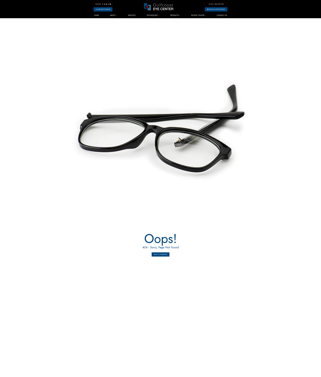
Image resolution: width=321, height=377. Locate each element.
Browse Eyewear (104, 9)
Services (132, 15)
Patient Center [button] (197, 15)
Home (96, 15)
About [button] (113, 15)
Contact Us (222, 15)
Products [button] (174, 15)
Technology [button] (152, 15)
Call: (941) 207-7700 (217, 4)
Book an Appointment (217, 9)
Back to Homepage (160, 254)
